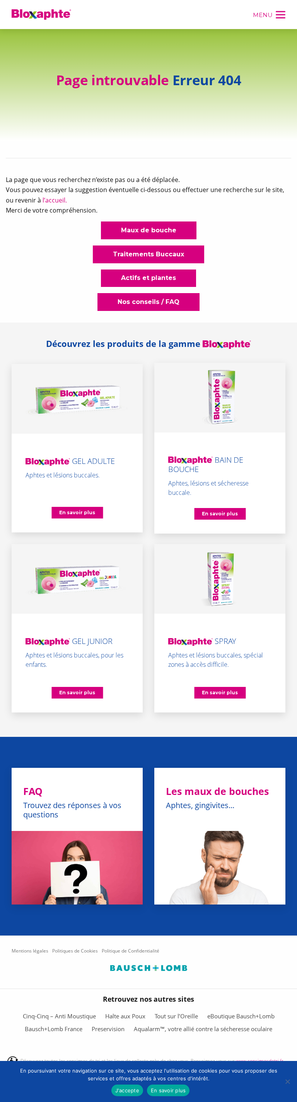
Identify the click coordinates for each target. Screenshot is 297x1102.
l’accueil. (55, 200)
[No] (287, 1081)
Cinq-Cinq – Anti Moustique (59, 1016)
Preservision (108, 1029)
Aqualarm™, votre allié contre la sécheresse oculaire (203, 1029)
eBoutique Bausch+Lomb (241, 1016)
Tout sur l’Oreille (176, 1016)
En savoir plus (168, 1090)
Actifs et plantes (148, 278)
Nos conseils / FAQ (148, 302)
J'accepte (127, 1090)
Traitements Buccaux (148, 254)
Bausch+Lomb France (53, 1029)
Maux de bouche (148, 230)
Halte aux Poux (125, 1016)
